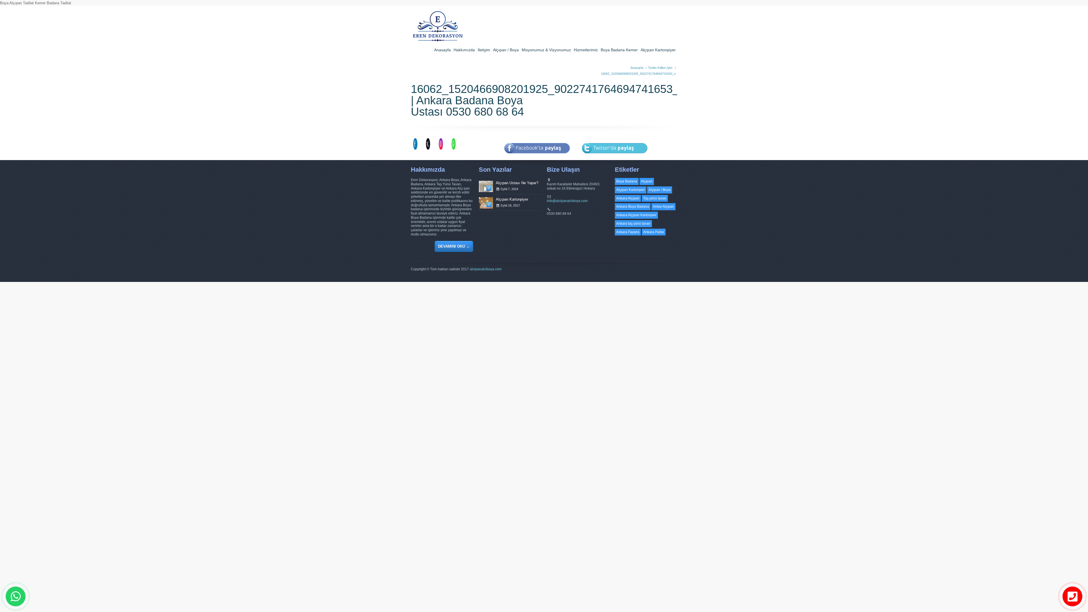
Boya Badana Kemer (619, 50)
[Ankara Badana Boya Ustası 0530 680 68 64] (437, 28)
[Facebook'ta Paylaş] (537, 157)
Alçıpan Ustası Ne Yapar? (517, 183)
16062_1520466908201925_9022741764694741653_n (638, 73)
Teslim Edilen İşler (660, 67)
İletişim (484, 50)
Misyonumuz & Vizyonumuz (546, 50)
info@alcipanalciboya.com (567, 201)
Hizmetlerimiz (586, 50)
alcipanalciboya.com (486, 269)
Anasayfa (442, 50)
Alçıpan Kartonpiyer (658, 50)
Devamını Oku (454, 246)
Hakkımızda (464, 50)
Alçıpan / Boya (506, 50)
